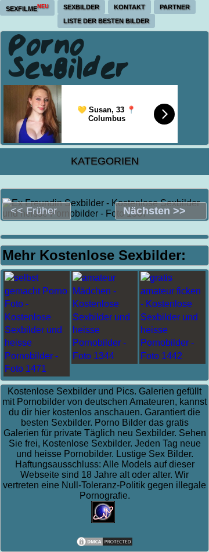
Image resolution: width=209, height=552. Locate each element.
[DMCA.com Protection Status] (104, 544)
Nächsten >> (154, 211)
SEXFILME (27, 7)
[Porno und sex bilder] (69, 56)
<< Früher (33, 211)
